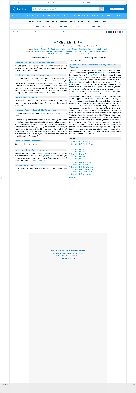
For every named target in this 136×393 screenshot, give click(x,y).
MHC (100, 51)
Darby (68, 49)
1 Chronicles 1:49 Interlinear (79, 142)
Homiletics (60, 51)
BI (49, 49)
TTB (78, 54)
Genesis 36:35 (75, 92)
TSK (87, 54)
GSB (105, 49)
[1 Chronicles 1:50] (133, 183)
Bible (14, 32)
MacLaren (93, 51)
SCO (73, 54)
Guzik (37, 51)
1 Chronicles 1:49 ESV (77, 154)
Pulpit (61, 54)
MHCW (105, 51)
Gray (31, 51)
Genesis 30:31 (42, 161)
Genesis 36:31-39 (103, 73)
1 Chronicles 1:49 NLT (77, 152)
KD (71, 51)
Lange (86, 51)
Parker (49, 54)
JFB (67, 51)
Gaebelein (99, 49)
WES (82, 54)
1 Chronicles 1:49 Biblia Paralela (81, 167)
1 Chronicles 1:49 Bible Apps (80, 162)
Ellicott (74, 49)
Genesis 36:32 (91, 75)
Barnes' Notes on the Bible (27, 97)
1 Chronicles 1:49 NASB (78, 156)
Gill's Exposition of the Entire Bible (31, 150)
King (80, 51)
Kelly (75, 51)
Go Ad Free (4, 384)
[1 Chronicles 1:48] (2, 183)
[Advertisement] (68, 219)
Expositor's (83, 49)
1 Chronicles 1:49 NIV (77, 149)
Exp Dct (91, 49)
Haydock (43, 51)
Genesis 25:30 (49, 156)
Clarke (62, 49)
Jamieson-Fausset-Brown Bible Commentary (35, 110)
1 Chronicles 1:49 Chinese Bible (81, 169)
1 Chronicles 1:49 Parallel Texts (81, 144)
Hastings (51, 51)
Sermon (68, 54)
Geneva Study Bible (24, 165)
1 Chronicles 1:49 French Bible (80, 172)
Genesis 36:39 (75, 80)
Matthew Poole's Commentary (28, 141)
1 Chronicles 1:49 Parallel (78, 165)
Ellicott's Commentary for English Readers (34, 62)
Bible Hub (72, 178)
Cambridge (55, 49)
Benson (44, 49)
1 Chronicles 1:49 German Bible (80, 174)
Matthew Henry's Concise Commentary (33, 75)
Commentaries (21, 32)
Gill (27, 51)
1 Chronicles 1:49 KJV (77, 159)
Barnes (37, 49)
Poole (55, 54)
